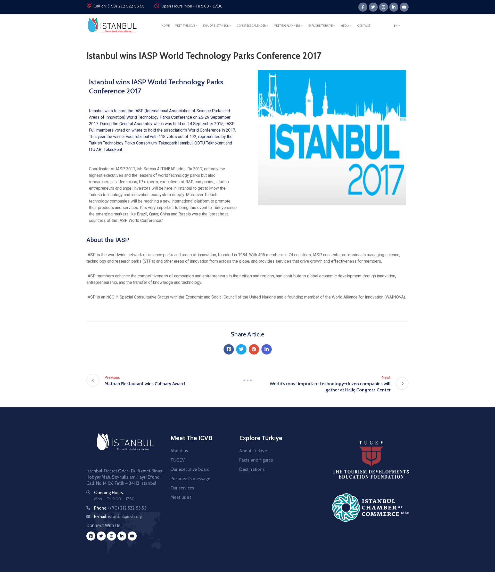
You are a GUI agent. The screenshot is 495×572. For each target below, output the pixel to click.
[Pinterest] (254, 349)
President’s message (190, 478)
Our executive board (190, 469)
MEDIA (345, 25)
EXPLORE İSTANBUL (216, 25)
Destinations (252, 469)
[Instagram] (383, 7)
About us (179, 450)
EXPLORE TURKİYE (320, 25)
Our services (182, 487)
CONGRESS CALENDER (251, 25)
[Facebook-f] (362, 7)
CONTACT (364, 25)
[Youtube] (404, 7)
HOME (165, 25)
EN (396, 25)
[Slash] (247, 380)
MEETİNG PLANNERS (287, 25)
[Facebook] (229, 349)
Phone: (120, 508)
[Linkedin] (393, 7)
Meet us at (180, 497)
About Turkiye (253, 450)
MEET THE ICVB (185, 25)
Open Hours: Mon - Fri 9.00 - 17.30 (191, 6)
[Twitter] (373, 7)
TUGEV (177, 460)
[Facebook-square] (90, 536)
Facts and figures (256, 460)
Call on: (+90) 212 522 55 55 (119, 6)
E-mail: (118, 516)
